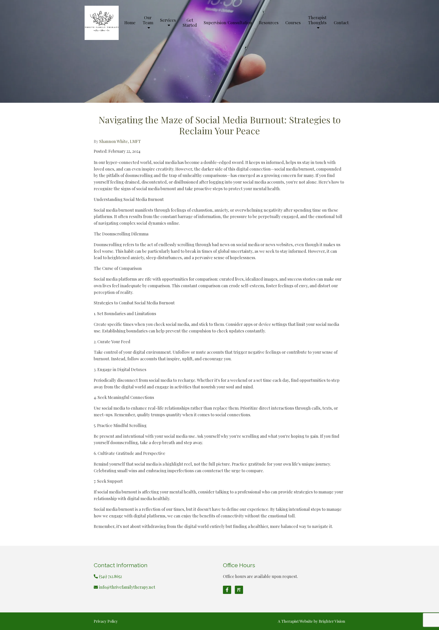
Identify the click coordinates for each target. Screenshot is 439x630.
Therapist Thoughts (317, 20)
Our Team (148, 20)
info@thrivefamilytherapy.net (127, 587)
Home (130, 22)
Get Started (190, 23)
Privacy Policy (106, 621)
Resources (268, 22)
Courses (293, 22)
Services (168, 20)
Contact (341, 22)
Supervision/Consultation (228, 22)
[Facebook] (227, 590)
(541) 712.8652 (110, 576)
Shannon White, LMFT (120, 141)
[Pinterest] (239, 590)
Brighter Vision (332, 621)
